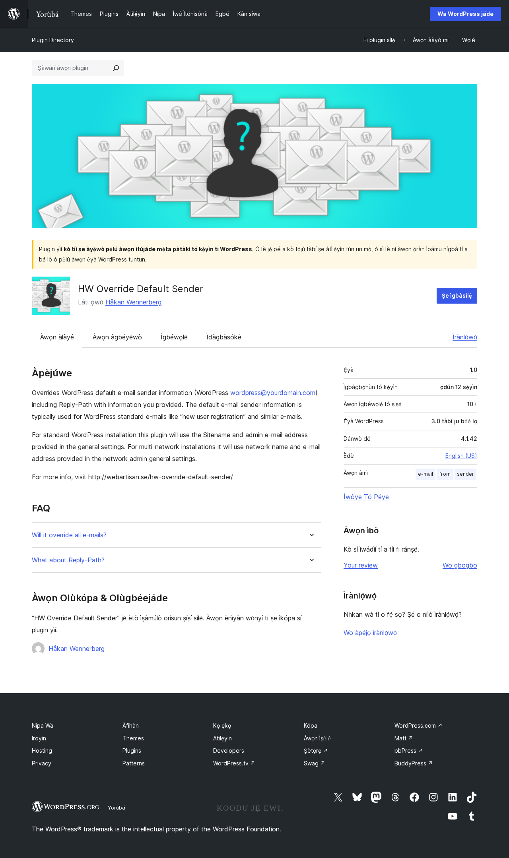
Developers (228, 750)
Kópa (310, 725)
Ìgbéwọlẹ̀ (174, 337)
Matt (403, 738)
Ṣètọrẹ (316, 750)
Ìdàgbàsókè (223, 337)
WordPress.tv (234, 763)
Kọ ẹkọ (222, 725)
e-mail (425, 474)
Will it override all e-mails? (69, 535)
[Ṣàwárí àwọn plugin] (116, 68)
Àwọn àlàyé (57, 337)
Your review (361, 565)
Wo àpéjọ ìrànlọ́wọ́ (370, 633)
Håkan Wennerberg (133, 302)
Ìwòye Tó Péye (366, 497)
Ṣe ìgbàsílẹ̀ (457, 295)
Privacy (41, 763)
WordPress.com (418, 725)
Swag (314, 763)
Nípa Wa (42, 725)
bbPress (408, 750)
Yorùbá (116, 807)
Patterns (133, 763)
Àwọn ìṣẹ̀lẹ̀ (317, 738)
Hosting (42, 750)
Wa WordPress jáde (465, 13)
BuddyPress (413, 763)
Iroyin (39, 738)
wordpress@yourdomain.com (272, 393)
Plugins (131, 750)
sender (465, 474)
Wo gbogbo (460, 565)
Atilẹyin (222, 738)
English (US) (461, 455)
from (445, 474)
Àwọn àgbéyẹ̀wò (117, 337)
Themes (133, 738)
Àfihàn (130, 725)
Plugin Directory (53, 40)
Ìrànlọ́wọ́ (465, 337)
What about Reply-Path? (68, 560)
